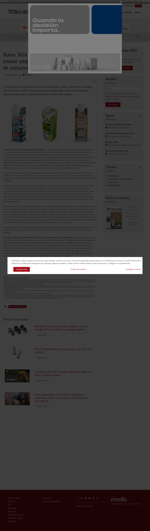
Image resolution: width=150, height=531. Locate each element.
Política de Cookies (78, 269)
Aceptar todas (21, 269)
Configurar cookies (133, 269)
